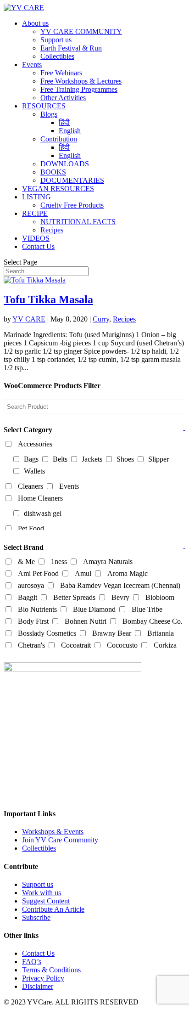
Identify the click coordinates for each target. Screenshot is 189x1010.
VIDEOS (36, 238)
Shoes (125, 459)
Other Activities (63, 98)
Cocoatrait (76, 645)
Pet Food (31, 528)
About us (35, 23)
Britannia (160, 633)
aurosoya (31, 585)
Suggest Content (46, 901)
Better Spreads (74, 597)
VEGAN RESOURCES (58, 188)
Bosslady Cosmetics (47, 633)
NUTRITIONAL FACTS (78, 222)
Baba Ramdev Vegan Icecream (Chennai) (120, 585)
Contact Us (38, 246)
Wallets (34, 471)
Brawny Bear (111, 633)
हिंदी (64, 122)
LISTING (36, 197)
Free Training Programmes (78, 89)
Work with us (41, 893)
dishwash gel (42, 513)
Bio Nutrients (37, 609)
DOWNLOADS (64, 164)
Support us (56, 40)
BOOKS (53, 172)
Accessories (35, 444)
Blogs (48, 114)
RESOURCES (44, 106)
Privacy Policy (43, 978)
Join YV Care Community (60, 840)
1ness (59, 561)
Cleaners (30, 486)
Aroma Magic (127, 573)
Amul (83, 573)
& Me (26, 561)
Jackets (92, 459)
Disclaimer (37, 986)
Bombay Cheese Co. (152, 621)
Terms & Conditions (51, 970)
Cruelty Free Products (72, 205)
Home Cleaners (40, 498)
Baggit (27, 597)
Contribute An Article (53, 909)
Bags (31, 459)
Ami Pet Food (38, 573)
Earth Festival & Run (71, 48)
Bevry (120, 597)
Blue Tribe (147, 609)
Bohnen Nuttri (85, 621)
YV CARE (28, 319)
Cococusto (122, 645)
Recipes (51, 230)
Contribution (58, 139)
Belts (60, 459)
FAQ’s (31, 961)
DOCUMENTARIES (72, 180)
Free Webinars (61, 73)
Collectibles (57, 56)
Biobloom (159, 597)
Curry (101, 319)
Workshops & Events (52, 831)
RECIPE (35, 213)
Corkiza (165, 645)
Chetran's (31, 645)
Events (32, 64)
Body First (33, 621)
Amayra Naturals (108, 561)
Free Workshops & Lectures (81, 81)
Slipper (158, 459)
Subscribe (36, 917)
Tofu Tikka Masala (48, 299)
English (70, 131)
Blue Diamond (94, 609)
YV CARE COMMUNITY (81, 31)
